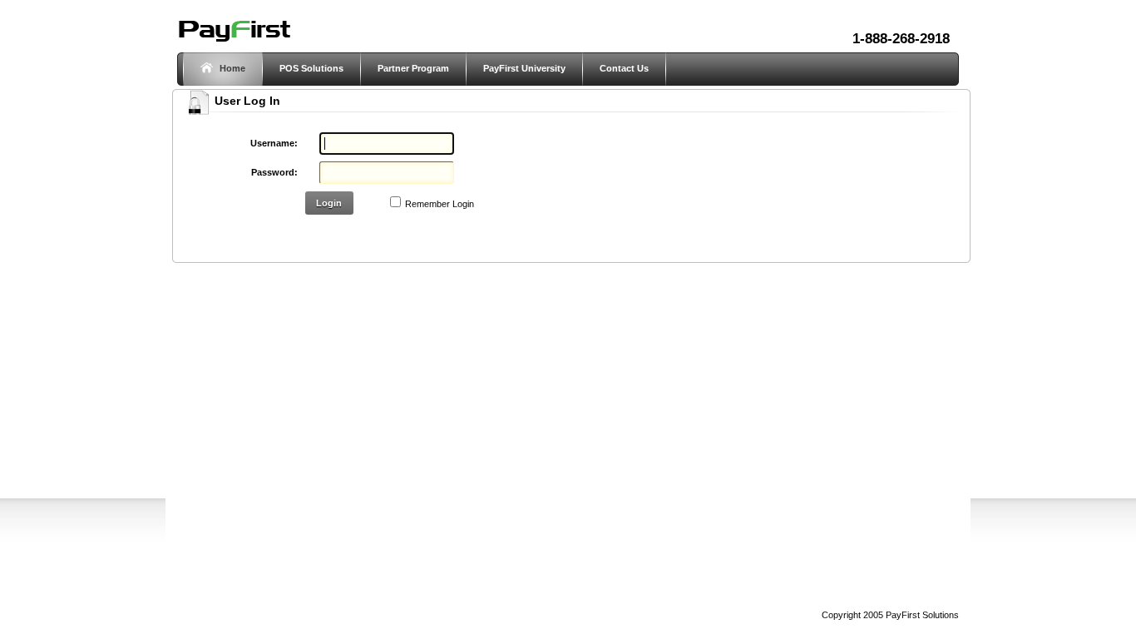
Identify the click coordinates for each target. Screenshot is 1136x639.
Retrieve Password (401, 234)
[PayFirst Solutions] (233, 40)
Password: (274, 172)
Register (323, 234)
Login (329, 203)
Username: (274, 143)
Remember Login (439, 204)
